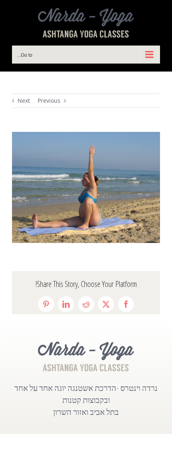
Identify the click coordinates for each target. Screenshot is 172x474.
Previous (49, 100)
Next (24, 100)
